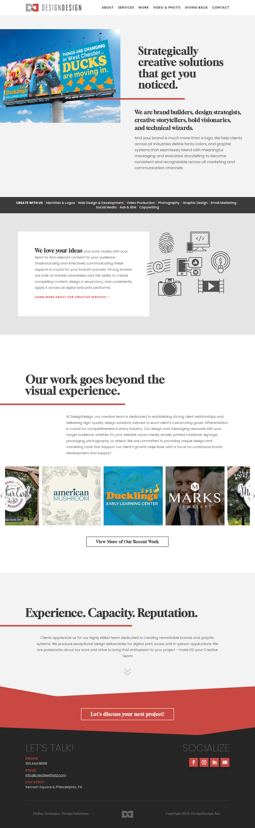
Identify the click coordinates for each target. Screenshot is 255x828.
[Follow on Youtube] (224, 762)
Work (143, 7)
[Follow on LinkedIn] (214, 762)
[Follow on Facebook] (193, 762)
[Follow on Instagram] (204, 762)
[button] (123, 522)
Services (126, 7)
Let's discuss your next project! (127, 714)
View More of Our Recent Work (127, 541)
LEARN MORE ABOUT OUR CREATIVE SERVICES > (72, 297)
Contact (220, 7)
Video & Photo (167, 7)
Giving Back (196, 7)
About (108, 7)
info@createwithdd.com (46, 775)
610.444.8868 (36, 763)
